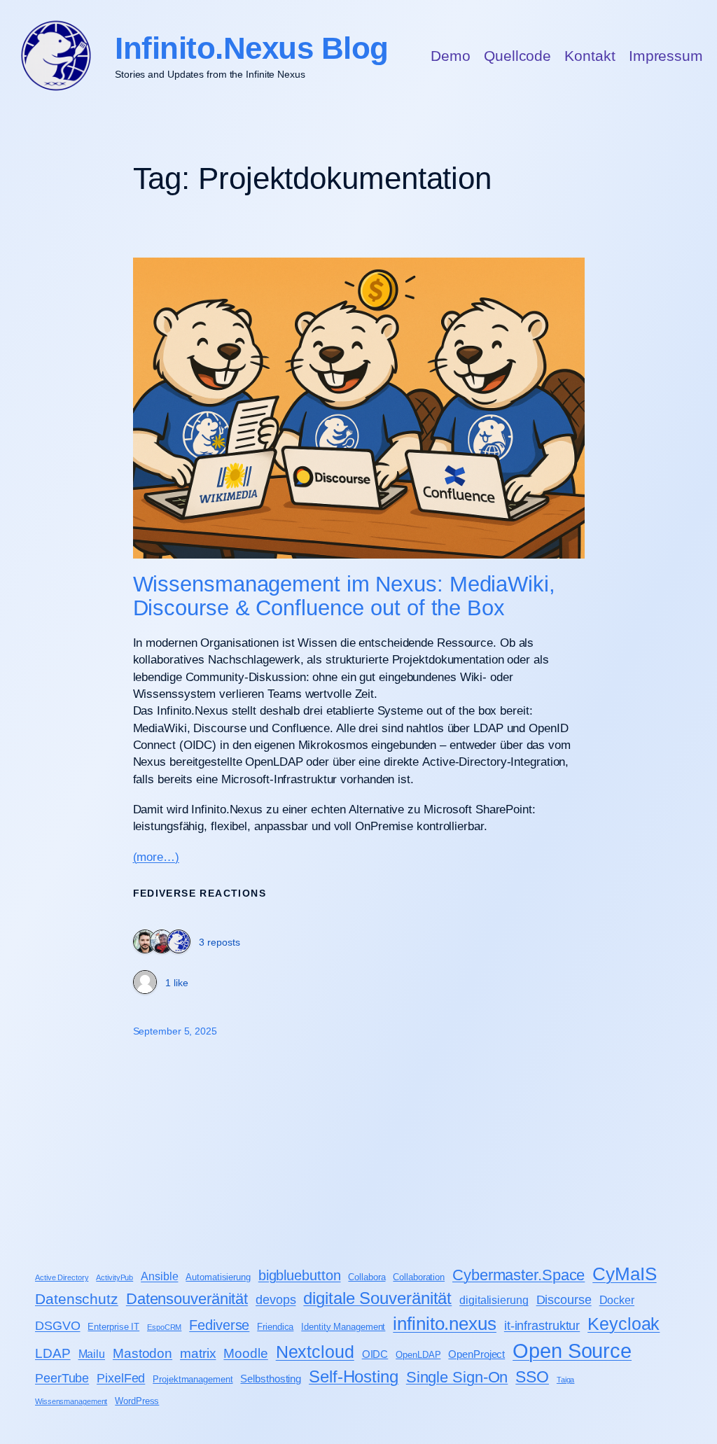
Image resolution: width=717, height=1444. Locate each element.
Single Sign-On (457, 1377)
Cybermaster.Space (518, 1275)
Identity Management (343, 1327)
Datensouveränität (187, 1299)
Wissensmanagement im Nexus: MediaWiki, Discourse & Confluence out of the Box (344, 597)
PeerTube (62, 1378)
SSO (532, 1377)
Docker (616, 1300)
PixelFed (121, 1378)
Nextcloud (315, 1351)
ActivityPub (114, 1277)
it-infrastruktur (542, 1326)
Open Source (572, 1350)
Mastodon (142, 1353)
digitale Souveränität (377, 1298)
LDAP (53, 1353)
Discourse (564, 1300)
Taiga (566, 1379)
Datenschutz (76, 1299)
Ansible (159, 1276)
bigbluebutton (299, 1275)
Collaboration (419, 1277)
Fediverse (219, 1325)
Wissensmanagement (71, 1401)
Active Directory (61, 1277)
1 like (176, 982)
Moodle (245, 1353)
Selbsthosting (270, 1379)
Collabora (366, 1277)
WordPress (137, 1401)
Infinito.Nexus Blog (252, 48)
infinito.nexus (444, 1323)
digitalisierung (494, 1300)
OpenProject (476, 1354)
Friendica (275, 1327)
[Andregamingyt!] (145, 983)
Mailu (92, 1353)
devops (275, 1300)
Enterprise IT (113, 1327)
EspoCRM (164, 1327)
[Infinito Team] (178, 943)
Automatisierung (218, 1277)
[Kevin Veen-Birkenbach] (145, 943)
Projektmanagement (192, 1379)
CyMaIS (624, 1274)
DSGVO (58, 1326)
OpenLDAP (418, 1355)
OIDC (375, 1354)
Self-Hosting (353, 1376)
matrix (198, 1353)
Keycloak (623, 1323)
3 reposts (219, 942)
